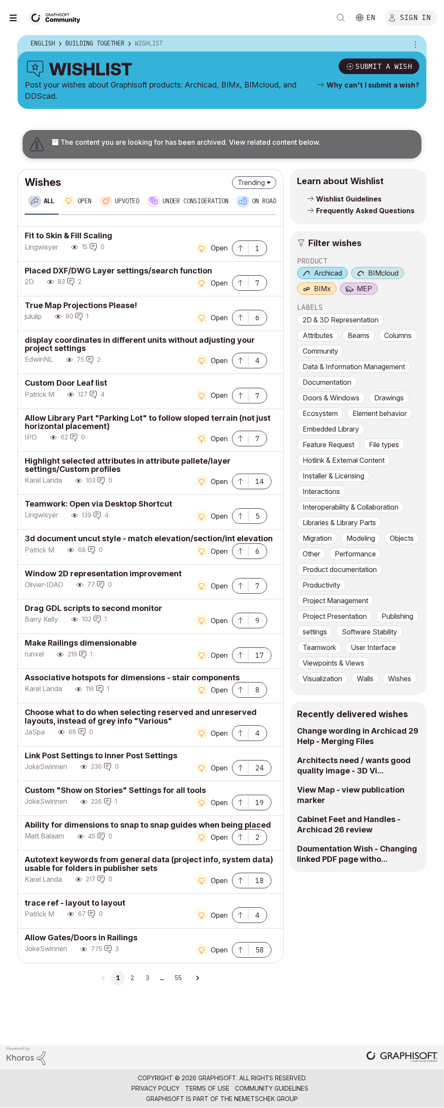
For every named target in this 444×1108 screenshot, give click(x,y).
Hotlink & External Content (344, 460)
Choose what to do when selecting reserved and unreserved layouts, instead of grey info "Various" (141, 716)
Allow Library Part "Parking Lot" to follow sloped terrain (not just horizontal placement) (148, 422)
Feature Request (328, 444)
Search (340, 17)
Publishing (397, 616)
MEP (364, 288)
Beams (358, 335)
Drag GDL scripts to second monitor (93, 608)
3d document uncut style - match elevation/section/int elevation (149, 538)
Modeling (360, 538)
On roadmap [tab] (269, 201)
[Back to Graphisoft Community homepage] (57, 16)
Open (219, 248)
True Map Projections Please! (81, 305)
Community (320, 351)
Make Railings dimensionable (81, 642)
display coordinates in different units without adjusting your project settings (140, 344)
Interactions (321, 491)
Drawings (389, 397)
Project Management (335, 600)
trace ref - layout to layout (75, 902)
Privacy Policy (155, 1088)
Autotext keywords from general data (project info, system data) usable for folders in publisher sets (149, 863)
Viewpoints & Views (333, 663)
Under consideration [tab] (196, 201)
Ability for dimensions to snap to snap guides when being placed (148, 824)
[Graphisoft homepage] (401, 1057)
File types (384, 444)
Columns (397, 335)
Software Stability (369, 631)
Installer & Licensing (333, 475)
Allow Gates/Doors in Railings (81, 937)
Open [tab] (84, 201)
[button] (240, 247)
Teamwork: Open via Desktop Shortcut (98, 503)
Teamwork (319, 647)
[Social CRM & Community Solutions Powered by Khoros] (26, 1055)
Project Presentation (335, 616)
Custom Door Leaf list (66, 382)
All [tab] (49, 201)
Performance (355, 553)
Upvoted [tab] (127, 201)
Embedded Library (331, 429)
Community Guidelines (271, 1088)
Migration (317, 538)
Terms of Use (207, 1088)
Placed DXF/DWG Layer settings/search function (118, 270)
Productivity (321, 585)
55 (177, 978)
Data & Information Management (354, 366)
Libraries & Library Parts (339, 522)
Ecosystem (320, 413)
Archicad (328, 273)
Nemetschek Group (266, 1098)
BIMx (322, 288)
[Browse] (17, 18)
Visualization (322, 678)
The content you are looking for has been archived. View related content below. (189, 142)
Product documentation (340, 569)
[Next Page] (197, 978)
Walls (365, 678)
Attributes (318, 335)
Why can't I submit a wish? (372, 85)
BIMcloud (383, 273)
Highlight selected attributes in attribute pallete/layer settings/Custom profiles (128, 465)
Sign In (415, 17)
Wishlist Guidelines (349, 199)
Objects (402, 538)
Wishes (399, 678)
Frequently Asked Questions (365, 210)
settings (315, 631)
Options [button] (414, 43)
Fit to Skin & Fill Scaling (68, 235)
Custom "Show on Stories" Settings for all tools (115, 790)
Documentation (327, 382)
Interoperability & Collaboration (350, 507)
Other (311, 553)
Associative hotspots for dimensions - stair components (132, 677)
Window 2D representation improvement (103, 573)
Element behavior (380, 413)
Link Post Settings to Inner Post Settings (101, 755)
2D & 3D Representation (341, 319)
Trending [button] (251, 182)
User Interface (373, 647)
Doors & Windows (331, 397)
